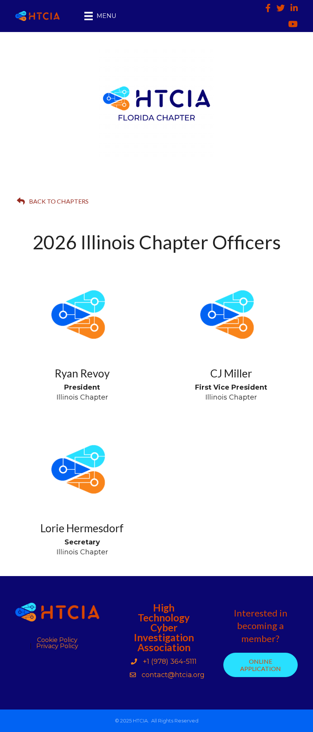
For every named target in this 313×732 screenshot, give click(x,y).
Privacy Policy (57, 646)
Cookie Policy (57, 640)
